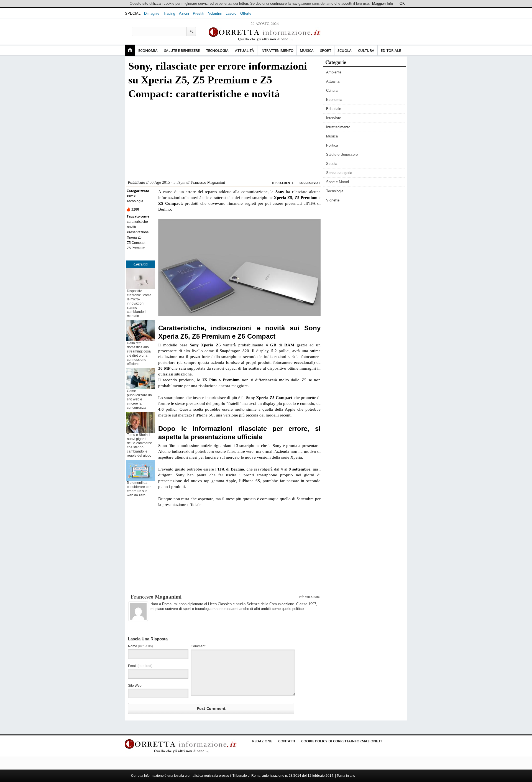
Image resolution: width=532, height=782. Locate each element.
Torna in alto (346, 776)
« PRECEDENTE (282, 183)
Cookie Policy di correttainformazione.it (341, 740)
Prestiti (198, 13)
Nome (140, 646)
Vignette (332, 200)
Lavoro (231, 13)
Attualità (244, 50)
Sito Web (135, 686)
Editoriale (391, 50)
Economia (148, 50)
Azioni (184, 13)
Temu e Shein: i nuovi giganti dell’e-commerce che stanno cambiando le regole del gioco (139, 445)
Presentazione (138, 232)
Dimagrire (151, 13)
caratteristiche (137, 222)
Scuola (344, 50)
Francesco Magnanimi (208, 182)
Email (140, 666)
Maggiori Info (382, 3)
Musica (307, 50)
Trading (169, 13)
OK (402, 3)
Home (130, 50)
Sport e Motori (337, 182)
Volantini (215, 13)
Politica (332, 145)
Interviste (333, 118)
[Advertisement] (223, 141)
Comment (198, 646)
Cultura (366, 50)
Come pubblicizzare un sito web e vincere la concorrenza (139, 399)
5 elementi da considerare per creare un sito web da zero (139, 489)
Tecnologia (217, 50)
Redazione (262, 740)
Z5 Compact (136, 243)
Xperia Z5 (134, 237)
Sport (325, 50)
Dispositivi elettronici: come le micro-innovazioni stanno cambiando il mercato (139, 303)
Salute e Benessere (182, 50)
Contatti (286, 740)
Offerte (245, 13)
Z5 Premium (136, 248)
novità (131, 227)
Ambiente (333, 72)
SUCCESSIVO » (310, 183)
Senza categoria (339, 173)
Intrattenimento (276, 50)
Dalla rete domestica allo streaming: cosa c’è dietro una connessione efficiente (139, 353)
